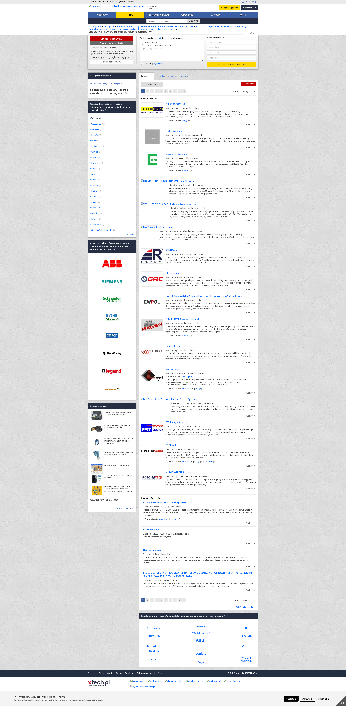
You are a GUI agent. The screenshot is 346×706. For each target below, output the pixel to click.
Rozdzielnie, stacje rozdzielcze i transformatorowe (171, 26)
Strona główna (94, 26)
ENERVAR (170, 445)
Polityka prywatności (146, 673)
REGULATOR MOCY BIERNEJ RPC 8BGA (104, 500)
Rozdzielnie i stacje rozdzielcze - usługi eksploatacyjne (112, 29)
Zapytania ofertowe (159, 14)
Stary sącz (96, 224)
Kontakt (118, 673)
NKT (247, 628)
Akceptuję (153, 63)
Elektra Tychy (172, 345)
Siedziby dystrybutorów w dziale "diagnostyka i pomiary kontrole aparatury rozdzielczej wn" (111, 107)
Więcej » (130, 234)
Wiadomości (187, 14)
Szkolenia (183, 75)
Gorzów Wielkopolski (101, 230)
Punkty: (250, 124)
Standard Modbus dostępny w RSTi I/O (118, 476)
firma (164, 38)
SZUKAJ (194, 21)
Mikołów (95, 213)
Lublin (94, 174)
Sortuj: (236, 91)
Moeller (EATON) (201, 633)
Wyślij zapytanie (230, 7)
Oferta (101, 673)
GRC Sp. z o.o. (172, 272)
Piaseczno (96, 207)
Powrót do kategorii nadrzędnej (106, 83)
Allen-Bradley (153, 628)
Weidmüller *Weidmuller (247, 659)
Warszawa (96, 123)
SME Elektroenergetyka (183, 203)
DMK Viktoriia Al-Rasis (181, 180)
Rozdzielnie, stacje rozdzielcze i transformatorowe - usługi (221, 26)
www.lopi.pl (187, 376)
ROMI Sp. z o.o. (173, 250)
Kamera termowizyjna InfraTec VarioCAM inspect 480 (117, 426)
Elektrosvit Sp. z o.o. (176, 153)
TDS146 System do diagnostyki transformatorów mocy (117, 413)
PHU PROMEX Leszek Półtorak (182, 318)
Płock (94, 179)
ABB (200, 640)
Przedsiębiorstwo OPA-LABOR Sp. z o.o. (164, 502)
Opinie (110, 673)
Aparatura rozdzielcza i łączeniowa (132, 26)
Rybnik (94, 218)
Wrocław (95, 129)
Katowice (95, 162)
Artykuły (215, 14)
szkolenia (209, 461)
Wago (201, 662)
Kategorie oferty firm (100, 75)
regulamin (158, 63)
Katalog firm (109, 26)
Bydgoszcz (96, 146)
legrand (201, 626)
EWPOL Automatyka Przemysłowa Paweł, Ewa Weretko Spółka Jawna (203, 295)
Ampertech (165, 227)
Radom (94, 190)
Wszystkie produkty (124, 508)
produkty (185, 170)
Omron (247, 646)
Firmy (130, 14)
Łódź (93, 140)
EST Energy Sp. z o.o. (176, 422)
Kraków (95, 135)
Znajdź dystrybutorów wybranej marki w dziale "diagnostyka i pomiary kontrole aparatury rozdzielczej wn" (109, 246)
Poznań (95, 185)
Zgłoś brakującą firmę (245, 607)
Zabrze (94, 196)
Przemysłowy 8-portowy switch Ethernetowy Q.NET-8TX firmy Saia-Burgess (118, 441)
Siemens (154, 636)
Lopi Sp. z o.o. (172, 368)
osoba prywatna (178, 38)
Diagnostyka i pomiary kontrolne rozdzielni (156, 29)
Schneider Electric (153, 648)
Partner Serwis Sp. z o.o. (184, 399)
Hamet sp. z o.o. (152, 549)
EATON (247, 636)
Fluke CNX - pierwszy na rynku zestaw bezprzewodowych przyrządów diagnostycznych (118, 488)
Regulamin (129, 673)
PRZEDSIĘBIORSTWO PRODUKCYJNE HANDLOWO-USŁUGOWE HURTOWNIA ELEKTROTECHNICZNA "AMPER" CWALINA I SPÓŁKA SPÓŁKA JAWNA (198, 574)
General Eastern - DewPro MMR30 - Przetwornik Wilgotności (119, 453)
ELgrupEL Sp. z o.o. (153, 529)
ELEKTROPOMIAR (175, 104)
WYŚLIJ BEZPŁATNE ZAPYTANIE (231, 64)
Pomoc (161, 673)
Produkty (101, 14)
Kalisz (94, 202)
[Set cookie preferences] (340, 700)
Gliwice (94, 151)
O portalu (92, 673)
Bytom (94, 157)
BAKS (153, 659)
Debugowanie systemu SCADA (116, 465)
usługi (184, 120)
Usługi (172, 75)
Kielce (94, 168)
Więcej (243, 14)
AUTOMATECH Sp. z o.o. (178, 472)
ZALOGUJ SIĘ (250, 7)
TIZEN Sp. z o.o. (174, 130)
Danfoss (201, 653)
